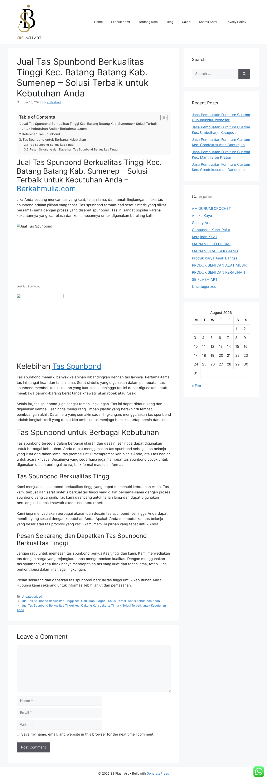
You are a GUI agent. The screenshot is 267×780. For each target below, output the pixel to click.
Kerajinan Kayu (204, 237)
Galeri (186, 22)
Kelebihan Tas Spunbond (41, 134)
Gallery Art (201, 223)
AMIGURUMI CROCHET (211, 208)
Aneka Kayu (202, 216)
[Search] (244, 74)
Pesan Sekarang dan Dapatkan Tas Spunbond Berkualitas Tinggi (74, 149)
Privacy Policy (235, 22)
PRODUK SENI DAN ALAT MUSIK (219, 265)
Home (98, 22)
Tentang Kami (148, 22)
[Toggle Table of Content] (162, 117)
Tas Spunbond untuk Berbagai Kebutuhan (54, 140)
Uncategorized (31, 596)
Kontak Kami (208, 22)
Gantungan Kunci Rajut (211, 230)
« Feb (196, 386)
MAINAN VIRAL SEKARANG (215, 251)
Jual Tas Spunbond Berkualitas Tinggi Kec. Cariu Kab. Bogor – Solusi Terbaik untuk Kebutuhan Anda (90, 601)
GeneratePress (158, 773)
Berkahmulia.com (46, 188)
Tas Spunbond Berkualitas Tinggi (51, 144)
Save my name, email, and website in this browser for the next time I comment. (87, 734)
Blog (170, 22)
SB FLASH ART (205, 279)
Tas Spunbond (76, 366)
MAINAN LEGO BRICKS (211, 244)
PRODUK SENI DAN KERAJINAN (218, 272)
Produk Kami (120, 22)
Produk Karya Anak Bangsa (215, 258)
